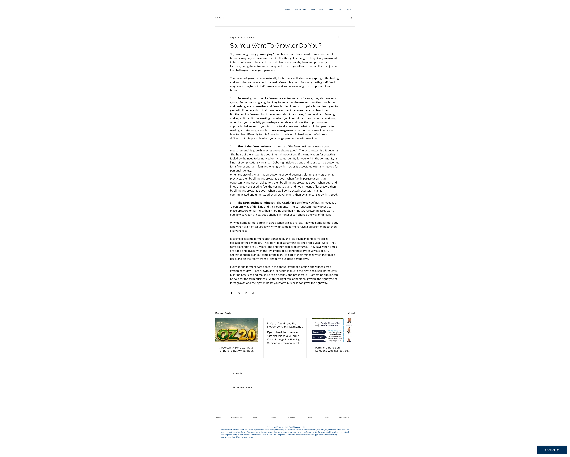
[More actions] (338, 37)
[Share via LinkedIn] (246, 292)
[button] (351, 17)
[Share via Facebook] (231, 292)
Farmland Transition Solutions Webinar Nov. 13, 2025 (331, 349)
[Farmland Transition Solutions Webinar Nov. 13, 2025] (333, 330)
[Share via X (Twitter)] (238, 292)
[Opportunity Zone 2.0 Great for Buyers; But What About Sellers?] (236, 330)
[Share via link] (253, 292)
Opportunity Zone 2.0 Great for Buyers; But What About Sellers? (236, 349)
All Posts (220, 17)
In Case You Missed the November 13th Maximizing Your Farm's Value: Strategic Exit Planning (284, 325)
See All (351, 312)
